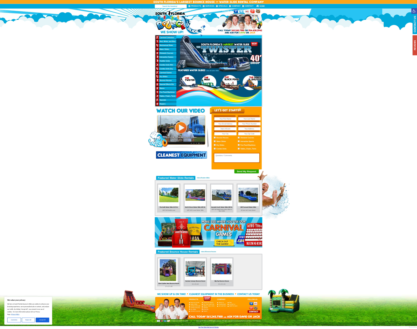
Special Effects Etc (167, 84)
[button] (414, 11)
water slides (194, 304)
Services (209, 6)
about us (221, 302)
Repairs (162, 104)
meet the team (233, 306)
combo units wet (195, 306)
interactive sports (208, 302)
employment (222, 304)
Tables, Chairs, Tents (167, 96)
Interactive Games (166, 57)
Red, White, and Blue (167, 41)
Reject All (28, 320)
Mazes (162, 88)
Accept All (42, 320)
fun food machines (208, 304)
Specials (223, 6)
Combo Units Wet (166, 65)
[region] (28, 311)
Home (261, 6)
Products (196, 6)
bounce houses (195, 302)
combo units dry (195, 307)
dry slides (193, 309)
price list (205, 309)
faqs (230, 302)
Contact (249, 6)
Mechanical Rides (166, 45)
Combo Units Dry (166, 69)
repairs (205, 311)
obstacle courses (195, 311)
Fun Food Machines (167, 92)
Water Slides (164, 49)
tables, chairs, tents (208, 306)
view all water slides (203, 178)
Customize (14, 320)
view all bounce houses (208, 252)
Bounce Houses (166, 80)
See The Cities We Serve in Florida (208, 327)
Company (236, 6)
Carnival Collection (167, 37)
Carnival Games (166, 73)
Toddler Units (165, 61)
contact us (232, 304)
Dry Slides (163, 76)
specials (205, 307)
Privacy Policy (15, 314)
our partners (222, 306)
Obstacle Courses (166, 53)
